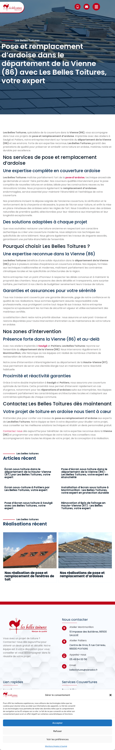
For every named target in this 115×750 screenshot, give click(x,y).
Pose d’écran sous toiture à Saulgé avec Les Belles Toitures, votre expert (28, 505)
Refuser (57, 731)
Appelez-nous (77, 654)
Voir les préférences (58, 739)
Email (72, 665)
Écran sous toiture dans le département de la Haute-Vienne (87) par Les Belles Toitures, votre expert (27, 473)
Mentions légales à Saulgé (56, 746)
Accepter (57, 722)
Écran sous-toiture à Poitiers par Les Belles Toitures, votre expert (27, 488)
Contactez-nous (12, 431)
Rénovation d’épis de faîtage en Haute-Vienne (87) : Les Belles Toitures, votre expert (83, 505)
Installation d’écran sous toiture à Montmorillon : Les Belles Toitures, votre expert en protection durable (85, 490)
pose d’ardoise (74, 177)
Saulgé (42, 346)
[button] (110, 695)
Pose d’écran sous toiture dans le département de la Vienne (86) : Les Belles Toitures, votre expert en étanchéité (84, 473)
